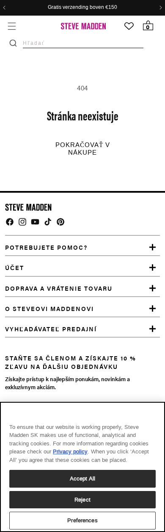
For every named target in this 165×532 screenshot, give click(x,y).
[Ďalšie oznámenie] (161, 7)
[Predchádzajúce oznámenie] (4, 7)
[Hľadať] (13, 43)
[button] (11, 26)
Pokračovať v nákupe (82, 149)
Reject (82, 499)
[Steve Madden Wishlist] (129, 26)
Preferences (82, 520)
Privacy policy (70, 451)
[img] (9, 221)
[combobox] (83, 43)
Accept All (82, 478)
